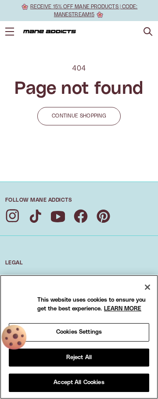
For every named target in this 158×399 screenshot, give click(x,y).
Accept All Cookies (79, 382)
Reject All (79, 357)
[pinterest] (104, 216)
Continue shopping (79, 115)
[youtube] (58, 216)
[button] (148, 31)
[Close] (147, 287)
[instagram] (12, 216)
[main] (79, 337)
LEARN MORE (122, 309)
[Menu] (10, 31)
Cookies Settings (79, 332)
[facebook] (81, 216)
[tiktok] (35, 216)
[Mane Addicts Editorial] (49, 31)
